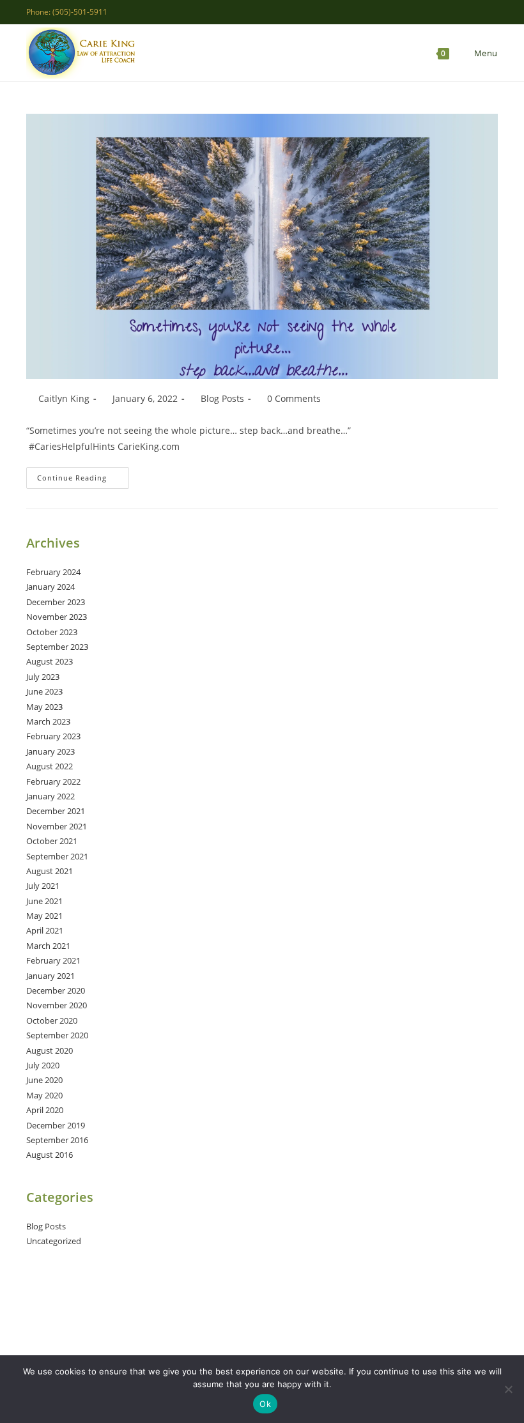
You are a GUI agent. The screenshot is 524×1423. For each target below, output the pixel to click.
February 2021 (53, 960)
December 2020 (55, 990)
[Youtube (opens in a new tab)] (492, 12)
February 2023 (53, 736)
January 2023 (50, 751)
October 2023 (51, 632)
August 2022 (49, 766)
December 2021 (55, 811)
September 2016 (57, 1140)
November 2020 (56, 1005)
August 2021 (49, 871)
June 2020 (44, 1080)
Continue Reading (83, 480)
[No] (508, 1389)
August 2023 (49, 661)
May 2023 (44, 706)
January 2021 (50, 975)
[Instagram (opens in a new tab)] (465, 12)
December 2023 (55, 602)
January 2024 (50, 586)
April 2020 (44, 1110)
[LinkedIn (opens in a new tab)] (479, 12)
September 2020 (57, 1035)
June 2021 (44, 901)
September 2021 (57, 856)
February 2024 (53, 572)
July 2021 (42, 885)
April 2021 (44, 930)
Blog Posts (222, 398)
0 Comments (294, 398)
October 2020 (51, 1020)
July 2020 (42, 1065)
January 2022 (50, 796)
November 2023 (56, 616)
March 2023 (48, 721)
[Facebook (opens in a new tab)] (450, 12)
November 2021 (56, 826)
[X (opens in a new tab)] (435, 12)
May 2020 (44, 1095)
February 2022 (53, 781)
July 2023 (42, 676)
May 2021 (44, 915)
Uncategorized (53, 1241)
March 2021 (48, 945)
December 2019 (55, 1125)
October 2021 (51, 841)
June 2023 (44, 691)
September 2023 (57, 646)
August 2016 (49, 1154)
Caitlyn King (63, 398)
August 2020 (49, 1050)
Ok (265, 1404)
